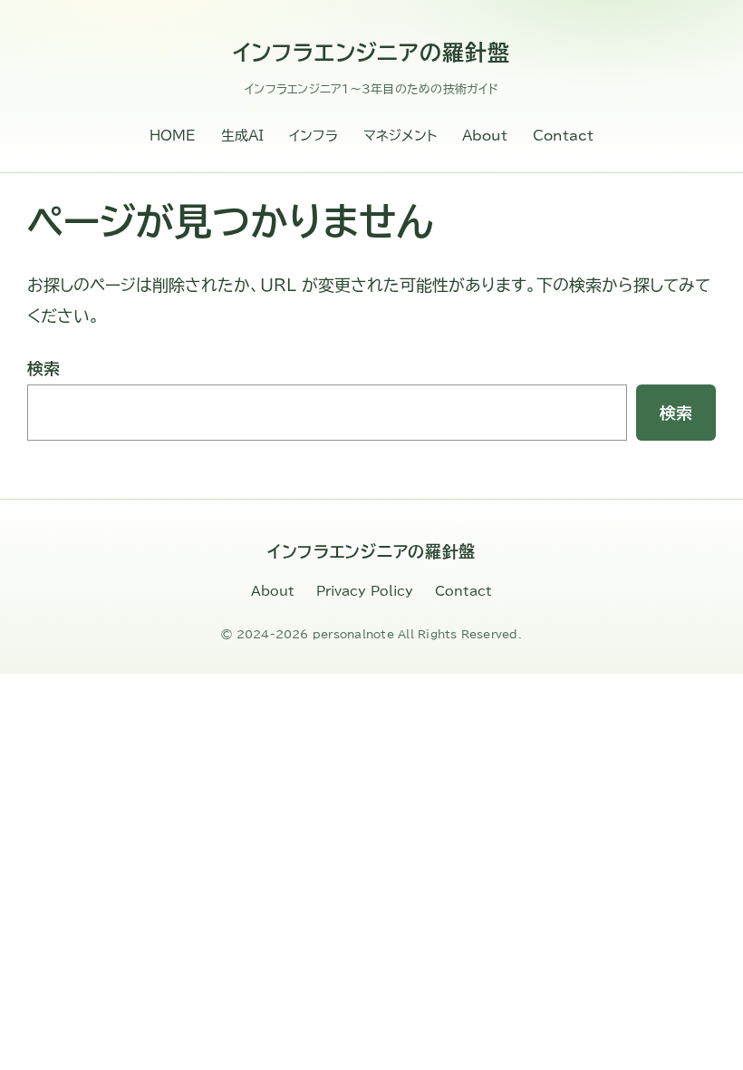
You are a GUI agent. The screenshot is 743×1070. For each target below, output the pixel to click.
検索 (43, 368)
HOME (173, 135)
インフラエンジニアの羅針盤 (371, 52)
